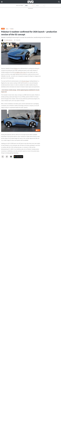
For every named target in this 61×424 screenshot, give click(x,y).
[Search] (59, 2)
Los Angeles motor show (20, 72)
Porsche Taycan (25, 81)
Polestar (16, 68)
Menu (1, 1)
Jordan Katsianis (9, 40)
